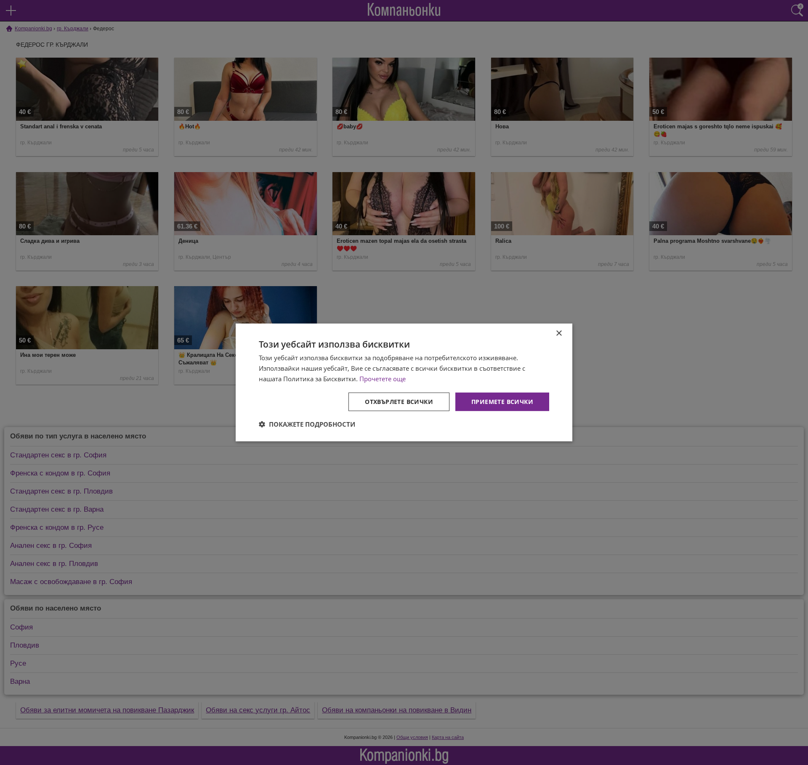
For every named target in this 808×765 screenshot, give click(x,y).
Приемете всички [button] (502, 401)
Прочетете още (382, 379)
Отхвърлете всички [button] (399, 401)
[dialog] (404, 382)
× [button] (559, 333)
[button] (307, 424)
